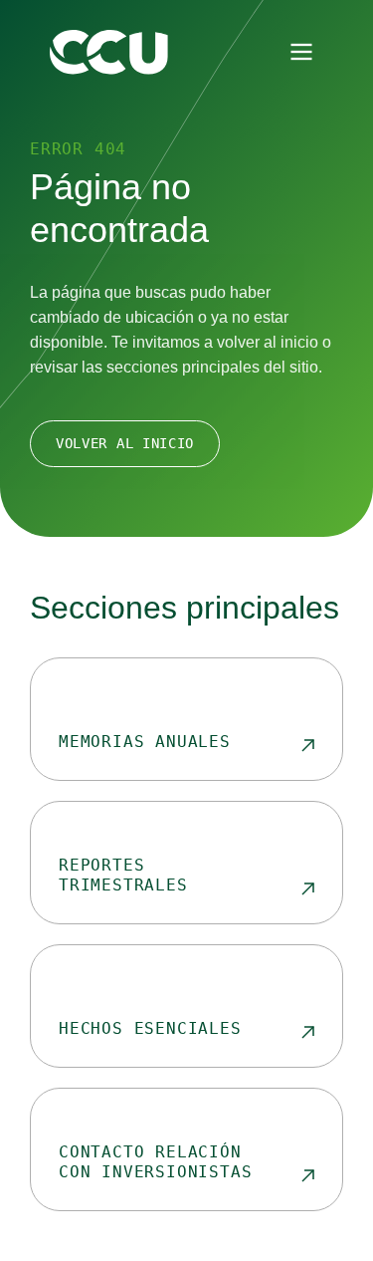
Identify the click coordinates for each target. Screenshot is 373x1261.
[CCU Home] (109, 52)
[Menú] (301, 52)
